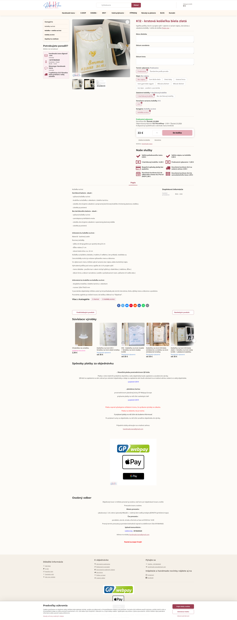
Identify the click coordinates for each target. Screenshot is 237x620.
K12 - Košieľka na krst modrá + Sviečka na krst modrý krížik (132, 350)
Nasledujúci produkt (182, 312)
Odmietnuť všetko (183, 612)
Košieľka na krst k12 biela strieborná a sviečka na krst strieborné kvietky (157, 350)
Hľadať (136, 5)
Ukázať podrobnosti (183, 616)
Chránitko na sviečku (80, 348)
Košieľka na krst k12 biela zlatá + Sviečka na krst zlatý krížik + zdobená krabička (182, 350)
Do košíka (177, 133)
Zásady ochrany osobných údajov (53, 616)
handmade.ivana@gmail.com (133, 429)
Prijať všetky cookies (183, 606)
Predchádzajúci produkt (85, 312)
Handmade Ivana (147, 144)
